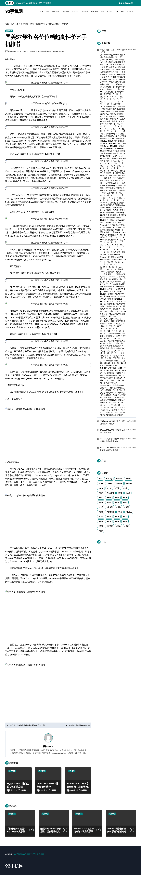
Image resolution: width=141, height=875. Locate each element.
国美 (44, 51)
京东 (101, 493)
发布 (117, 498)
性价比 (50, 51)
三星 (117, 488)
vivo (101, 488)
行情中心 (12, 814)
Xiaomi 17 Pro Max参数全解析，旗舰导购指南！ (78, 786)
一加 (109, 488)
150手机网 (34, 854)
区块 (101, 498)
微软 (101, 502)
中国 (125, 488)
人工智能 (111, 493)
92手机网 (14, 11)
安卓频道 (75, 11)
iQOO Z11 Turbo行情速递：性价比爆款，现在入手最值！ (112, 448)
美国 (101, 521)
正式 (101, 517)
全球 (128, 493)
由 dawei (12, 51)
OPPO (102, 483)
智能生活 (130, 11)
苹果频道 (84, 11)
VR (116, 11)
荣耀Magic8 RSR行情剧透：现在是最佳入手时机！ (113, 422)
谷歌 (101, 526)
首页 (41, 11)
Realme (119, 483)
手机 (125, 502)
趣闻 (122, 11)
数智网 (110, 507)
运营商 (110, 526)
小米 (125, 498)
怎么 (109, 502)
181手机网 (18, 854)
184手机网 (26, 854)
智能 (101, 512)
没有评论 (32, 51)
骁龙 (119, 526)
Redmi (129, 483)
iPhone (119, 479)
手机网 (41, 854)
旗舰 (127, 507)
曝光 (120, 512)
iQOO (129, 479)
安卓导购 (9, 31)
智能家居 (94, 11)
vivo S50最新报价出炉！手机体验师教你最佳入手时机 (112, 440)
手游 (102, 11)
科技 (117, 517)
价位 (40, 51)
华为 (109, 498)
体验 (120, 493)
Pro (110, 483)
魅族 (101, 531)
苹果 (117, 521)
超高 (58, 51)
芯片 (109, 521)
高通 (127, 526)
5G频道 (110, 11)
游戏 (109, 517)
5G (101, 479)
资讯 (48, 11)
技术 (101, 507)
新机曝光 (65, 11)
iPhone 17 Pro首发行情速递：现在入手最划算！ (112, 431)
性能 (117, 502)
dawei (49, 746)
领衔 (63, 51)
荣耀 (125, 521)
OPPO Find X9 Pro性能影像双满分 (47, 785)
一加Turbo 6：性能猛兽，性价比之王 (18, 785)
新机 (119, 507)
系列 (125, 517)
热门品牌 (55, 11)
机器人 (129, 512)
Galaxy (109, 479)
